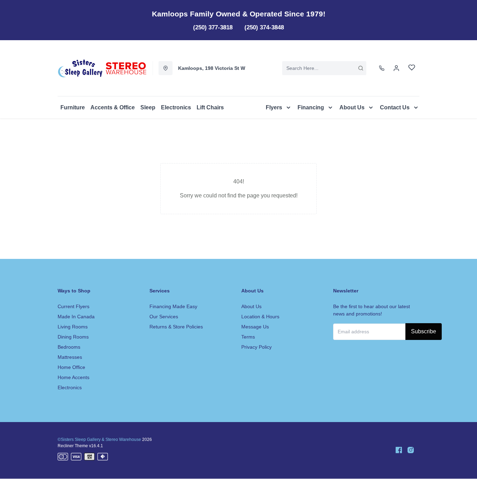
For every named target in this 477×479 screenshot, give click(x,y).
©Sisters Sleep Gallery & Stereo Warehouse (99, 439)
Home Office (71, 367)
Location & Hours (260, 316)
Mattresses (70, 357)
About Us (251, 306)
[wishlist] (411, 68)
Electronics (70, 387)
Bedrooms (69, 347)
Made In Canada (76, 316)
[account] (396, 68)
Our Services (163, 316)
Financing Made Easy (173, 306)
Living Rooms (73, 326)
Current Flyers (73, 306)
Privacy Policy (256, 347)
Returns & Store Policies (176, 326)
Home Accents (73, 377)
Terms (248, 337)
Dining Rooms (73, 337)
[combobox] (324, 68)
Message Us (255, 326)
